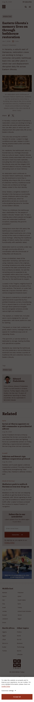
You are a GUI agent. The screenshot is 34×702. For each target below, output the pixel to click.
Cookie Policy (6, 686)
